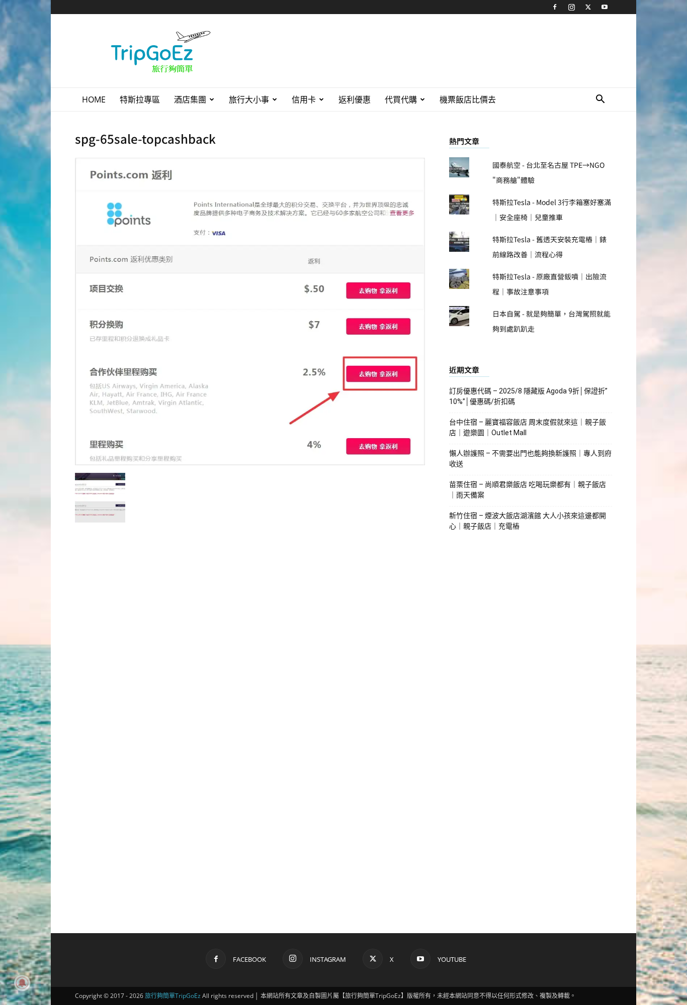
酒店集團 (190, 99)
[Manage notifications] (22, 983)
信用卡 (304, 99)
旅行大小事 (249, 99)
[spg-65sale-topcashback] (250, 462)
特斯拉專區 (140, 99)
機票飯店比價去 (468, 99)
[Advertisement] (429, 50)
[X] (587, 7)
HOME (94, 99)
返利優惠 (354, 99)
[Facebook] (554, 7)
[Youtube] (604, 7)
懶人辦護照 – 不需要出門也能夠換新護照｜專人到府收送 (530, 458)
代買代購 (401, 99)
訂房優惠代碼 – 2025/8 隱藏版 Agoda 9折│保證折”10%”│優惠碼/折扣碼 (528, 396)
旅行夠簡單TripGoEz (173, 995)
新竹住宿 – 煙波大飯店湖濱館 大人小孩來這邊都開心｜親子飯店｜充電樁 (527, 521)
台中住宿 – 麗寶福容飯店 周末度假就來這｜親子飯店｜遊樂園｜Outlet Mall (527, 427)
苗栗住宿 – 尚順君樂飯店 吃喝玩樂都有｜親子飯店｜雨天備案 (527, 489)
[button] (600, 100)
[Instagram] (571, 7)
